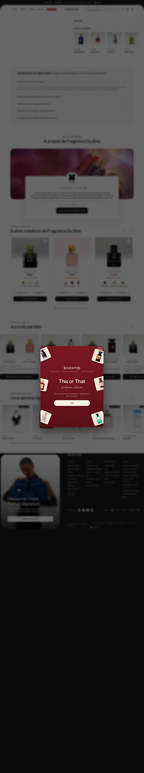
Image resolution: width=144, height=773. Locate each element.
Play (72, 403)
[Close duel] (100, 349)
